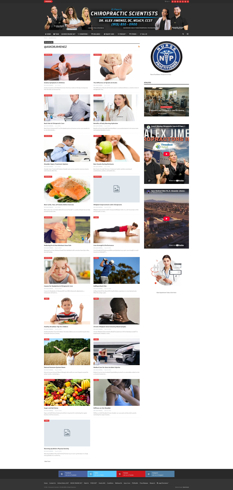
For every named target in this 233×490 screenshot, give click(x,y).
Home (49, 34)
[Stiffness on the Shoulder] (116, 392)
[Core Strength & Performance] (116, 229)
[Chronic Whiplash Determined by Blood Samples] (116, 311)
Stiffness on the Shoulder (102, 408)
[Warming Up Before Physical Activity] (67, 433)
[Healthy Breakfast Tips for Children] (67, 311)
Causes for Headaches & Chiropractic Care (58, 286)
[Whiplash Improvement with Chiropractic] (116, 189)
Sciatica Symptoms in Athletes (54, 83)
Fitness (133, 34)
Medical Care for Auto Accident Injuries (106, 367)
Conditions (83, 34)
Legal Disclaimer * (164, 483)
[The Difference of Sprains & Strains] (116, 67)
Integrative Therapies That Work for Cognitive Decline (73, 1)
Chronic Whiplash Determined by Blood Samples (109, 327)
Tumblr (96, 217)
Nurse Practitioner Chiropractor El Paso (160, 74)
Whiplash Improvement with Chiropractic (107, 205)
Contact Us (52, 483)
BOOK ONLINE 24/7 (69, 34)
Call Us (144, 34)
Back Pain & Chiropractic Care (54, 123)
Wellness (96, 34)
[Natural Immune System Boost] (67, 351)
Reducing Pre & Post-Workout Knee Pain (57, 245)
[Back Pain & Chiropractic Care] (67, 107)
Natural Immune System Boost (54, 367)
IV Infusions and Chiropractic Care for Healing (166, 110)
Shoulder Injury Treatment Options (56, 164)
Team (57, 34)
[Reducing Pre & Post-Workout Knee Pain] (67, 229)
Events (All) (102, 483)
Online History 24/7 (63, 483)
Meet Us (86, 483)
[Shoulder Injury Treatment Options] (67, 148)
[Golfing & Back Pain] (116, 270)
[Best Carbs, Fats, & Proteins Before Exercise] (67, 189)
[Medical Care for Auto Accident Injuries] (116, 351)
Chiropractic (48, 54)
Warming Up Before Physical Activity (56, 448)
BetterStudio (186, 487)
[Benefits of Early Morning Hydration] (116, 107)
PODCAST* (93, 483)
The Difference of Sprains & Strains (105, 83)
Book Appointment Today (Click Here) (166, 292)
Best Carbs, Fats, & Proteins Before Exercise (59, 205)
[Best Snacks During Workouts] (116, 148)
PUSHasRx (135, 483)
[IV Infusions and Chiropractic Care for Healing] (166, 102)
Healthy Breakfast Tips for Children (56, 327)
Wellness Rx (118, 483)
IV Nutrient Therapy (166, 107)
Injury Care (110, 34)
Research (152, 483)
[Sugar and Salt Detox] (67, 392)
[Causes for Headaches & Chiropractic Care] (67, 270)
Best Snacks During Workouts (103, 164)
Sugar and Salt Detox (51, 408)
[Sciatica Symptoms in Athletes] (67, 67)
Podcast (123, 34)
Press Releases (144, 483)
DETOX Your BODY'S (49, 380)
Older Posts (47, 461)
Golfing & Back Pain (100, 286)
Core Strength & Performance (103, 245)
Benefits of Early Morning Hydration (105, 123)
